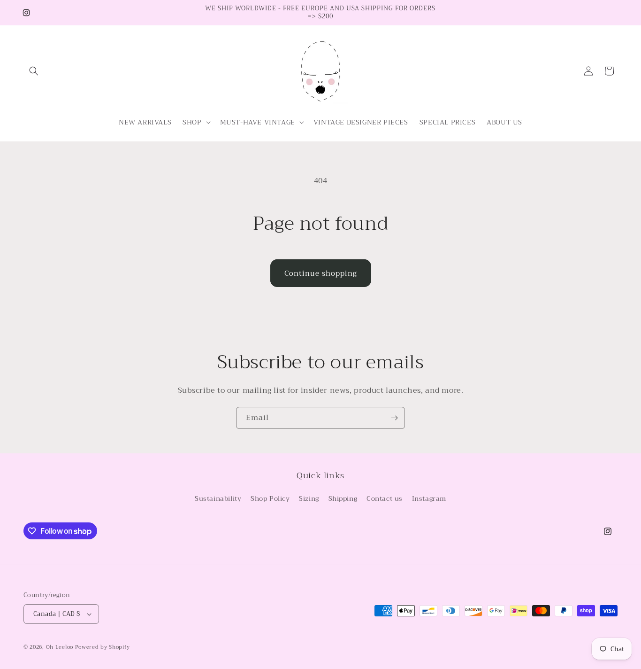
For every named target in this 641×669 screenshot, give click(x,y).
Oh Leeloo (59, 647)
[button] (33, 71)
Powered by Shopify (102, 647)
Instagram (429, 499)
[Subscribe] (394, 418)
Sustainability (218, 499)
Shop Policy (270, 499)
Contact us (384, 499)
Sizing (309, 499)
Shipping (343, 499)
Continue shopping (320, 273)
